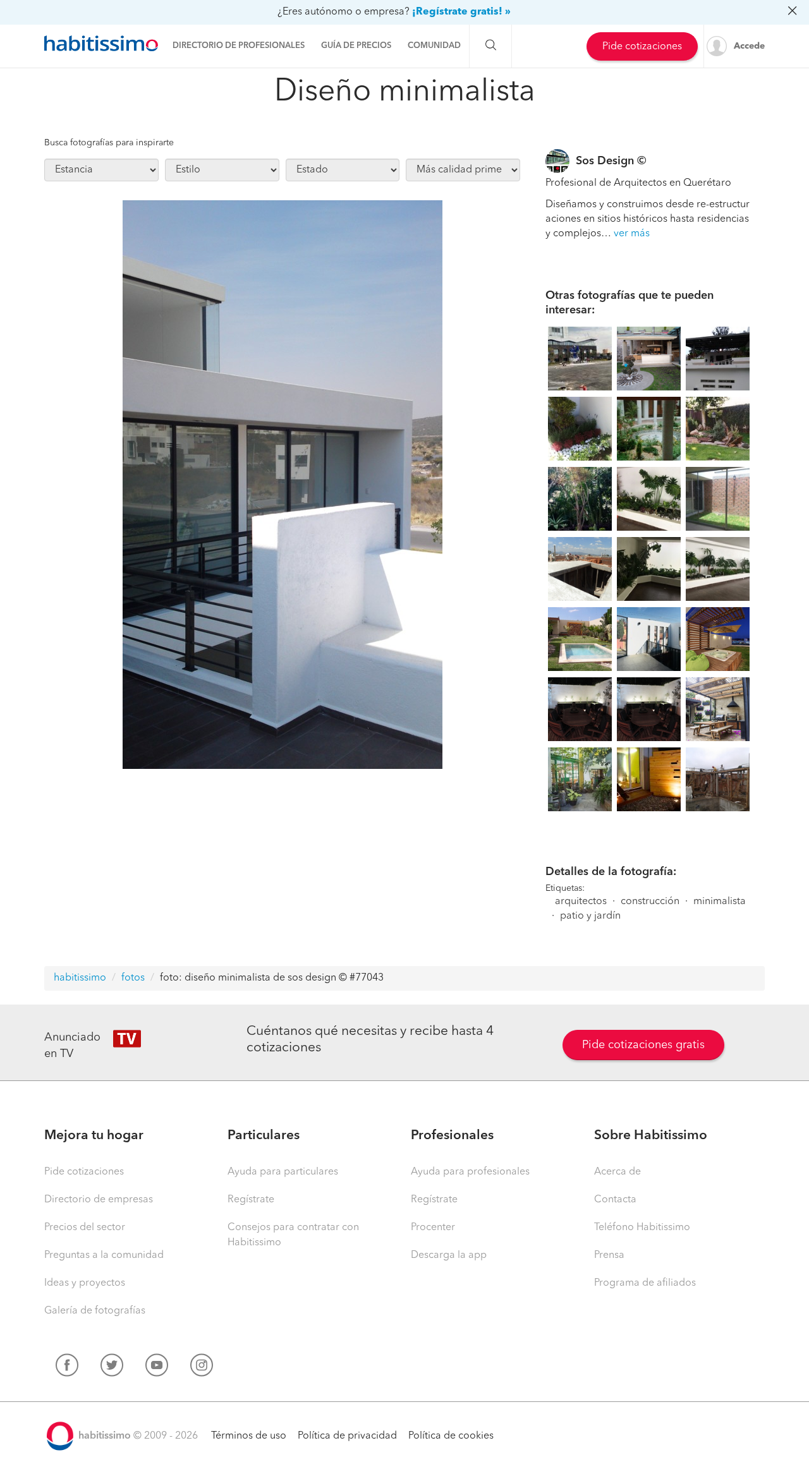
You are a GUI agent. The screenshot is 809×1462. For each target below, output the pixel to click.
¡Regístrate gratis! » (461, 12)
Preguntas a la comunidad (104, 1255)
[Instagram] (201, 1367)
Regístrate (251, 1200)
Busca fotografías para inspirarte (109, 142)
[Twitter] (111, 1367)
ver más (632, 234)
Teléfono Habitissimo (642, 1228)
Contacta (615, 1200)
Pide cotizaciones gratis (643, 1045)
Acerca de (617, 1172)
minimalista (719, 902)
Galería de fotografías (94, 1311)
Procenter (433, 1228)
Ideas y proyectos (84, 1283)
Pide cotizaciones (642, 47)
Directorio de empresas (98, 1200)
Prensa (609, 1255)
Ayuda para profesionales (470, 1172)
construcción (650, 902)
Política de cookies (451, 1436)
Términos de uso (248, 1436)
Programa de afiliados (645, 1283)
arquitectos (581, 902)
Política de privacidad (347, 1436)
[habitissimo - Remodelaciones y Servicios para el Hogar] (101, 43)
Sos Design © (611, 161)
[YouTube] (156, 1367)
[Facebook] (67, 1367)
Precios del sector (84, 1228)
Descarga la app (449, 1255)
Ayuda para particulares (283, 1172)
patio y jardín (590, 916)
